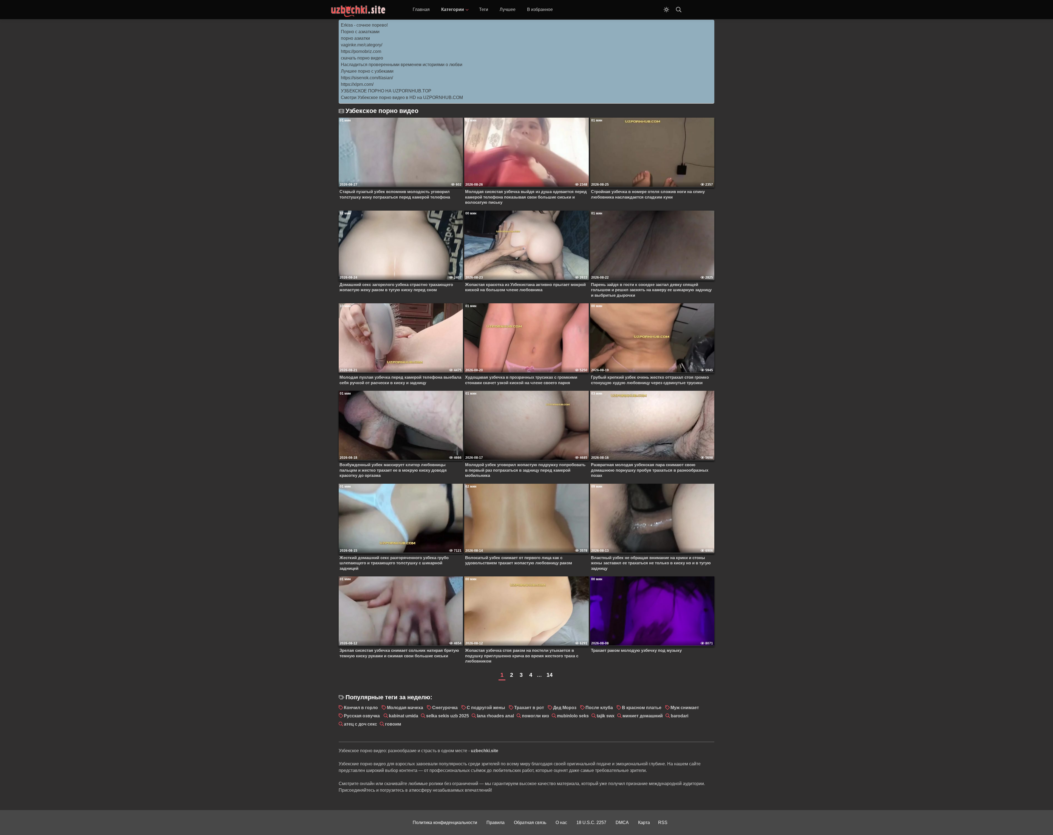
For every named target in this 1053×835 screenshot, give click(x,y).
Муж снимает (684, 707)
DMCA (622, 822)
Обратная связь (530, 822)
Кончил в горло (361, 707)
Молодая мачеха (405, 707)
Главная (421, 9)
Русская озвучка (362, 716)
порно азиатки (355, 38)
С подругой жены (486, 707)
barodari (679, 716)
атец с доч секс (360, 724)
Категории (452, 9)
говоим (393, 724)
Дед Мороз (564, 707)
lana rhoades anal (495, 716)
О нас (561, 822)
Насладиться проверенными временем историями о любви (401, 64)
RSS (662, 822)
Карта (644, 822)
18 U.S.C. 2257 (591, 822)
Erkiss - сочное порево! (364, 25)
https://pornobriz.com (361, 51)
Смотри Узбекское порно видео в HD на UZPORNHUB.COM (402, 97)
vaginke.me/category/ (361, 45)
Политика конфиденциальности (445, 822)
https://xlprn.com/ (357, 84)
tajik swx (606, 716)
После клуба (599, 707)
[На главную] (357, 9)
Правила (495, 822)
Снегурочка (445, 707)
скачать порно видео (362, 58)
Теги (483, 9)
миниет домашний (642, 716)
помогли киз (535, 716)
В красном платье (641, 707)
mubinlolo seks (573, 716)
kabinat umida (403, 716)
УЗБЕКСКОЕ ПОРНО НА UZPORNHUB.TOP (386, 91)
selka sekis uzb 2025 (447, 716)
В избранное (540, 9)
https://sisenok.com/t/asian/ (367, 77)
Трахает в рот (529, 707)
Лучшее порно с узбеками (367, 71)
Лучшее (508, 9)
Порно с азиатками (360, 31)
